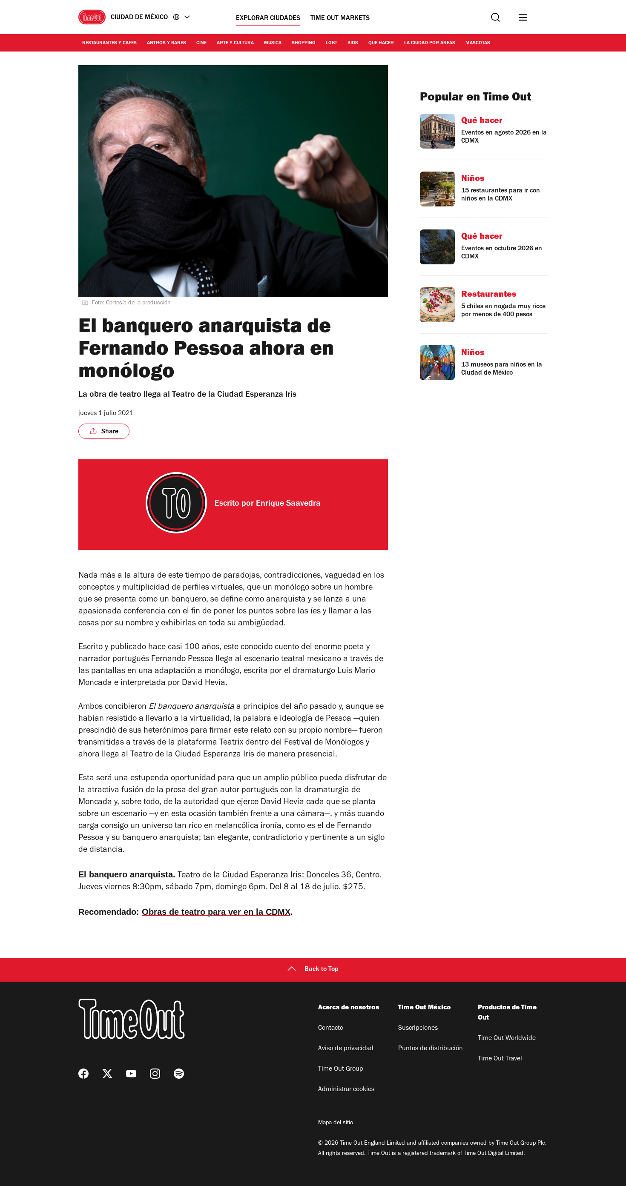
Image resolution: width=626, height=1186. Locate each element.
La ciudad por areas (429, 43)
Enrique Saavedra (288, 504)
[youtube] (131, 1074)
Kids (352, 43)
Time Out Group (340, 1069)
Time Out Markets (340, 18)
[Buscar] (495, 17)
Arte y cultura (235, 43)
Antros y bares (166, 43)
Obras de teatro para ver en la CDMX (216, 912)
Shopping (304, 43)
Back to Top (321, 969)
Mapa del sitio (335, 1123)
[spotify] (179, 1074)
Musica (272, 43)
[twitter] (107, 1074)
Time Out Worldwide (507, 1038)
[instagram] (155, 1074)
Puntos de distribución (430, 1049)
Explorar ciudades (268, 18)
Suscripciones (418, 1028)
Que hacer (381, 43)
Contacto (330, 1028)
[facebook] (83, 1074)
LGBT (331, 43)
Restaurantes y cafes (109, 43)
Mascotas (477, 43)
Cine (201, 43)
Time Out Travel (500, 1059)
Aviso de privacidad (345, 1049)
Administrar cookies (346, 1089)
